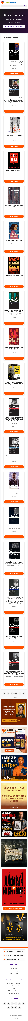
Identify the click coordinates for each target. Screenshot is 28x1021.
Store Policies (14, 973)
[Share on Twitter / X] (19, 693)
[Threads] (19, 1003)
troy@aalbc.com (15, 991)
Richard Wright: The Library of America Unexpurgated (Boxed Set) (14, 383)
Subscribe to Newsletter (14, 983)
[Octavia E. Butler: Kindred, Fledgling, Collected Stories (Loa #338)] (14, 301)
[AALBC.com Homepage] (8, 2)
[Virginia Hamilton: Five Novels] (14, 230)
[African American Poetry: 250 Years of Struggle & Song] (14, 337)
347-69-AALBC (14, 993)
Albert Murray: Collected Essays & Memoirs (14, 456)
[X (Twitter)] (15, 1003)
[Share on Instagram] (8, 693)
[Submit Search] (25, 6)
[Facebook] (12, 1003)
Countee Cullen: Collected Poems (14, 491)
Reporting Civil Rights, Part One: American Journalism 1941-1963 (14, 561)
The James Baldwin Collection (14, 135)
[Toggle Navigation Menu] (25, 2)
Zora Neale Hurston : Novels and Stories (14, 637)
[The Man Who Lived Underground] (14, 265)
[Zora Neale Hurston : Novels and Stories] (14, 626)
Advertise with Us (14, 985)
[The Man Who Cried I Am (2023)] (14, 160)
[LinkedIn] (12, 1007)
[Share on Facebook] (4, 693)
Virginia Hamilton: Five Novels (14, 240)
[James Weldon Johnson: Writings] (14, 516)
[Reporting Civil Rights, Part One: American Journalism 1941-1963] (14, 551)
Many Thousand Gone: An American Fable (14, 206)
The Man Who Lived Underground (14, 275)
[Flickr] (19, 1007)
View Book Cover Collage (14, 26)
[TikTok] (8, 1007)
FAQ (14, 988)
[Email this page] (23, 693)
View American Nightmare (15, 908)
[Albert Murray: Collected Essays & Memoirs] (14, 446)
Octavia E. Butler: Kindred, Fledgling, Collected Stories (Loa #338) (14, 311)
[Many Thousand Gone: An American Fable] (14, 195)
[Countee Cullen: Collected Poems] (14, 481)
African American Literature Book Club (14, 1017)
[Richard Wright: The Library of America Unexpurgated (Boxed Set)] (14, 372)
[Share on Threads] (12, 693)
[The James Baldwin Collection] (14, 125)
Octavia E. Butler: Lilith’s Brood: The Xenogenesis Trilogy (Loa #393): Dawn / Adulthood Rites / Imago (14, 63)
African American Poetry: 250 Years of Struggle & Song (14, 348)
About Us (14, 968)
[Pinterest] (15, 1007)
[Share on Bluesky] (15, 693)
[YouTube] (8, 1003)
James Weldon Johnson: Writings (14, 526)
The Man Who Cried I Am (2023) (14, 170)
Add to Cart (14, 73)
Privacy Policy (14, 971)
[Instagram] (4, 1003)
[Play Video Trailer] (14, 887)
